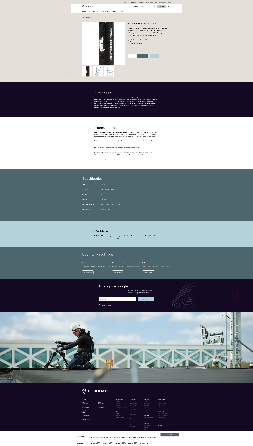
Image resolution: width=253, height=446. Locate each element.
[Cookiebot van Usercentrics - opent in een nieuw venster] (81, 443)
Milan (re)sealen (132, 426)
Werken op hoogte (147, 419)
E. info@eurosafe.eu (85, 407)
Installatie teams (146, 409)
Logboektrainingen (133, 414)
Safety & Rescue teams (148, 401)
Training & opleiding (161, 419)
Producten (88, 17)
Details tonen (143, 443)
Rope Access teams (147, 403)
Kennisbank (141, 2)
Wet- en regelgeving (147, 425)
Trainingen (132, 399)
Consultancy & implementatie (162, 415)
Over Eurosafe (149, 2)
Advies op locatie (118, 405)
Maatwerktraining (133, 405)
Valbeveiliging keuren (133, 422)
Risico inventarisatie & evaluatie (163, 413)
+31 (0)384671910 (134, 6)
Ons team (159, 401)
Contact (169, 2)
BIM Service (118, 403)
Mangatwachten (146, 405)
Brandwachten (146, 407)
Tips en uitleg (146, 427)
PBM (117, 411)
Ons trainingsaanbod (133, 403)
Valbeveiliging (119, 399)
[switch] (111, 443)
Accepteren (169, 434)
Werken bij (159, 407)
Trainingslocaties (132, 412)
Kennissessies (132, 407)
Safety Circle (133, 2)
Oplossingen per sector (160, 2)
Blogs (145, 429)
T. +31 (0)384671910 (85, 406)
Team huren (146, 399)
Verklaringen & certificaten (162, 403)
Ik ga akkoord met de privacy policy (146, 302)
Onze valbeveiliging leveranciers (121, 407)
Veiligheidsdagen (133, 409)
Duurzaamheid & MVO (161, 405)
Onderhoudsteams (147, 410)
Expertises (125, 2)
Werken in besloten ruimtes (148, 417)
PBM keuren (132, 424)
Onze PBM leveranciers (120, 417)
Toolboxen (131, 410)
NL (168, 6)
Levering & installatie (161, 417)
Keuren (131, 418)
